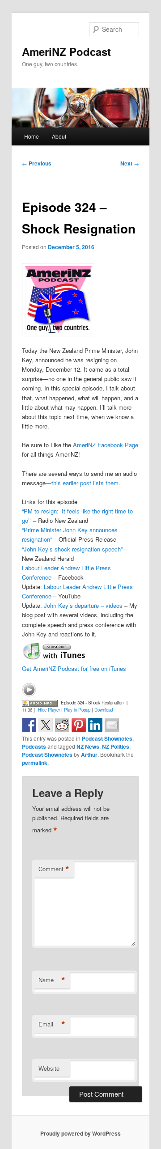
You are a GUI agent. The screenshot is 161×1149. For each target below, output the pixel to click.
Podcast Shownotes (107, 738)
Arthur (89, 754)
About (59, 136)
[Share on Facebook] (29, 725)
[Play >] (29, 690)
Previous (36, 163)
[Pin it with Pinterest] (79, 725)
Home (31, 136)
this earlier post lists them (85, 483)
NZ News (87, 746)
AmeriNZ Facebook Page (105, 445)
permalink (34, 763)
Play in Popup (77, 710)
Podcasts (34, 746)
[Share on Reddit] (62, 725)
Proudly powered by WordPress (80, 1133)
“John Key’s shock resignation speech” (72, 549)
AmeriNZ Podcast (66, 51)
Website (48, 1068)
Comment (53, 869)
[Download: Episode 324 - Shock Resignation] (40, 703)
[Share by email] (112, 725)
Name (51, 980)
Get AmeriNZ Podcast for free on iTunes (74, 668)
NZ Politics (115, 746)
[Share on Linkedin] (95, 725)
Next (129, 163)
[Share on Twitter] (45, 725)
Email (51, 1024)
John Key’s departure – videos (83, 605)
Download (103, 710)
